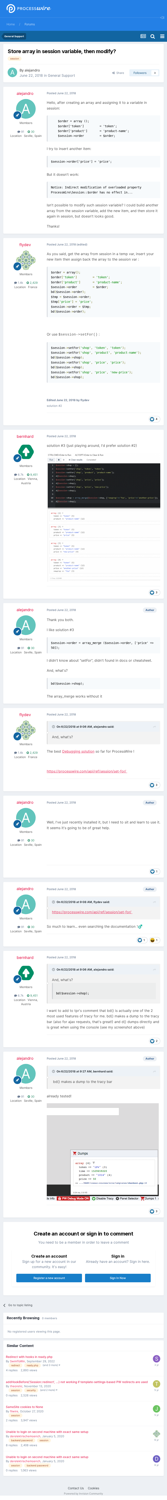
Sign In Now (118, 1278)
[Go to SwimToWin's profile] (156, 1359)
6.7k (20, 474)
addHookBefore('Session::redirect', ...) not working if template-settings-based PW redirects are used (77, 1382)
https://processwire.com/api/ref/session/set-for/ (87, 771)
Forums (30, 24)
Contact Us (76, 1488)
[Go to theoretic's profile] (156, 1384)
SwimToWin (17, 1361)
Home (11, 24)
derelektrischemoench (25, 1436)
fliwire (14, 1411)
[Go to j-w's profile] (156, 1409)
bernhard (25, 436)
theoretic (16, 1386)
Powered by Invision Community (83, 1493)
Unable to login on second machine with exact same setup (47, 1432)
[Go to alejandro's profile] (12, 72)
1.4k (20, 282)
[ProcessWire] (28, 8)
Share (119, 73)
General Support (61, 75)
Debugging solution (78, 751)
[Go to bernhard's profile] (26, 452)
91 (22, 131)
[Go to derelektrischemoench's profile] (156, 1459)
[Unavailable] (103, 517)
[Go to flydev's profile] (26, 260)
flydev (25, 244)
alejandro (32, 70)
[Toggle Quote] (54, 726)
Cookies (93, 1488)
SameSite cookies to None (24, 1407)
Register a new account (49, 1278)
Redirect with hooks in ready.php (29, 1357)
